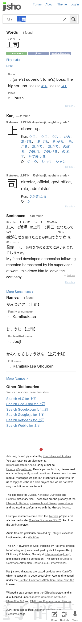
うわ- (56, 136)
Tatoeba (53, 516)
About (49, 4)
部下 (44, 86)
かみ (67, 136)
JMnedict (55, 495)
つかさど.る (37, 196)
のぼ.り (34, 151)
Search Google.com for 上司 (27, 409)
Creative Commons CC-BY (45, 520)
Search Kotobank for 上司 (25, 420)
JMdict (32, 495)
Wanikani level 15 (61, 53)
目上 (64, 86)
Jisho (12, 6)
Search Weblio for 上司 (23, 425)
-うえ (44, 136)
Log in (75, 4)
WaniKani (33, 537)
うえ (32, 136)
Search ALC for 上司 (21, 398)
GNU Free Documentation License (50, 601)
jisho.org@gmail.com (19, 469)
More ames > (17, 378)
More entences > (19, 291)
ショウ (46, 161)
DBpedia (49, 592)
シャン (61, 161)
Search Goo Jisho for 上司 (25, 403)
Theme (62, 4)
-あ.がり (53, 146)
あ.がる (57, 141)
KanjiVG (67, 571)
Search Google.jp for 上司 (25, 414)
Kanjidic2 (43, 495)
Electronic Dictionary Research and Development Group (39, 503)
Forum (37, 4)
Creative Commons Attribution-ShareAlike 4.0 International (39, 561)
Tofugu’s (56, 533)
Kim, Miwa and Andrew (57, 456)
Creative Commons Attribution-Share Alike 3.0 (46, 580)
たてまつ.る (37, 156)
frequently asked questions (34, 473)
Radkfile (11, 499)
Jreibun (71, 275)
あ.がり (37, 146)
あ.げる (26, 141)
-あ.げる (42, 141)
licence (66, 507)
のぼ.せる (51, 151)
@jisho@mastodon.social (21, 465)
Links (9, 66)
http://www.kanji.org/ (57, 554)
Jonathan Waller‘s (45, 610)
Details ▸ (70, 105)
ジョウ (32, 161)
